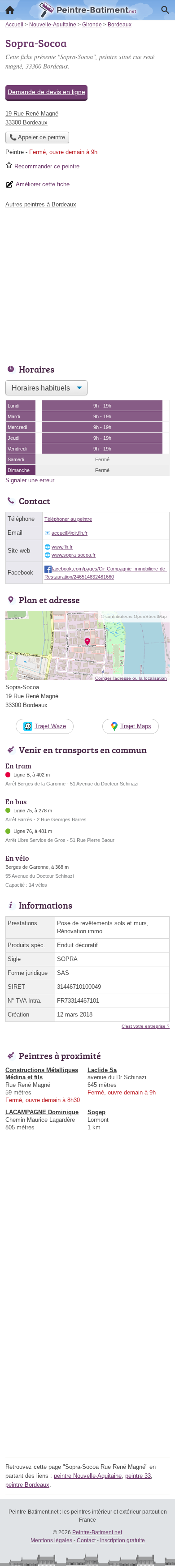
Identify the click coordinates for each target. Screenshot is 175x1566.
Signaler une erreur (29, 480)
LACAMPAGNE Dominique (42, 1112)
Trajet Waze (50, 726)
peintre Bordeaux (27, 1484)
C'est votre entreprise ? (146, 1026)
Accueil (10, 10)
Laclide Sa (102, 1070)
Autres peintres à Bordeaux (40, 204)
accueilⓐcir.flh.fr (70, 533)
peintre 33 (138, 1475)
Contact (86, 1540)
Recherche (165, 10)
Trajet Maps (135, 726)
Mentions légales (51, 1540)
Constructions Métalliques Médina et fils (41, 1074)
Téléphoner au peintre (68, 519)
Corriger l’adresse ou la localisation (131, 678)
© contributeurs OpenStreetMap (134, 616)
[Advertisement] (87, 1367)
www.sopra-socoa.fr (74, 555)
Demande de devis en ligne (46, 91)
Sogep (96, 1112)
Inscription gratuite (122, 1540)
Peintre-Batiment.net (97, 1532)
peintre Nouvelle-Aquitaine (88, 1475)
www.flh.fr (62, 546)
